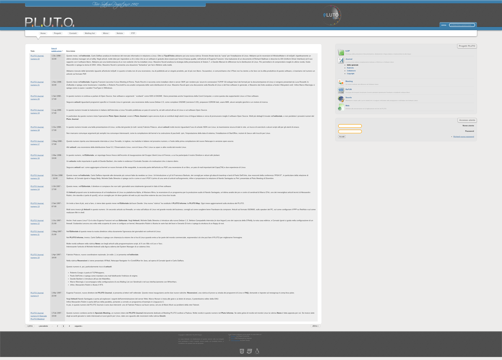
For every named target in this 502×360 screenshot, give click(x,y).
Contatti (73, 33)
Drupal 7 (233, 336)
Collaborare (351, 71)
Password (469, 131)
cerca (444, 25)
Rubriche (350, 68)
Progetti (57, 33)
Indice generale (352, 65)
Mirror (105, 33)
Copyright (350, 74)
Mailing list (90, 33)
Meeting (349, 81)
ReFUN (349, 89)
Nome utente (468, 126)
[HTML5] (242, 352)
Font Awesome (235, 340)
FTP (133, 33)
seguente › (79, 326)
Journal (349, 59)
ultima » (315, 326)
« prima (30, 326)
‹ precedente (43, 326)
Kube (232, 338)
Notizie (120, 33)
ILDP (348, 51)
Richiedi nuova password (463, 137)
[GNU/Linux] (257, 352)
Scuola (349, 97)
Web (347, 106)
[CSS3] (249, 352)
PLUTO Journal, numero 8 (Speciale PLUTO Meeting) (39, 316)
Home (43, 33)
